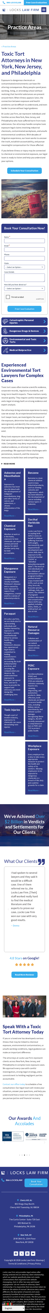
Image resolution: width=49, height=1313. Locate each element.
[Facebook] (16, 1253)
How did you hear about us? (15, 284)
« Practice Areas (8, 46)
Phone (6, 254)
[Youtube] (33, 1253)
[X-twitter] (21, 1253)
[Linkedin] (27, 1253)
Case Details (9, 272)
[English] (4, 1303)
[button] (43, 9)
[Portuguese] (7, 1303)
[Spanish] (11, 1303)
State (6, 263)
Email (7, 245)
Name (7, 237)
